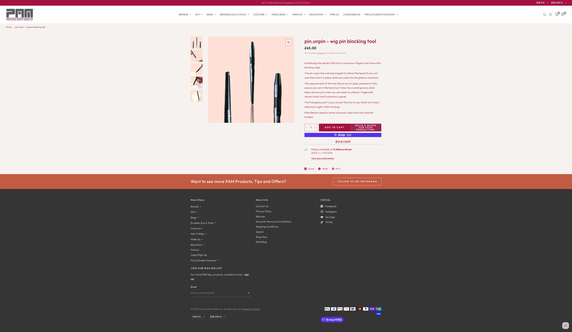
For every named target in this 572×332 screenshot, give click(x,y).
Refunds (260, 216)
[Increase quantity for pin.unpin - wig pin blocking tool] (315, 127)
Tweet (325, 169)
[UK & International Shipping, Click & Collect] (286, 2)
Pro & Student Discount (380, 14)
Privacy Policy (263, 211)
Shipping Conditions (267, 226)
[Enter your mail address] (248, 293)
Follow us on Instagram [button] (357, 181)
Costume (259, 14)
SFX (197, 14)
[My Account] (550, 15)
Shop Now (261, 236)
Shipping (321, 53)
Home (9, 27)
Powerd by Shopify (251, 309)
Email (194, 286)
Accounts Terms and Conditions (273, 221)
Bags (210, 14)
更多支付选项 (342, 141)
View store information (322, 158)
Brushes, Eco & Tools (233, 14)
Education (316, 14)
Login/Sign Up (351, 14)
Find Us (334, 14)
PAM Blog (261, 241)
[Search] (545, 15)
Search (260, 231)
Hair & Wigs (278, 14)
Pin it (338, 169)
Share (311, 169)
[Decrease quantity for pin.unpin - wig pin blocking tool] (307, 127)
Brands (183, 14)
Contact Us (262, 206)
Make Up (297, 14)
